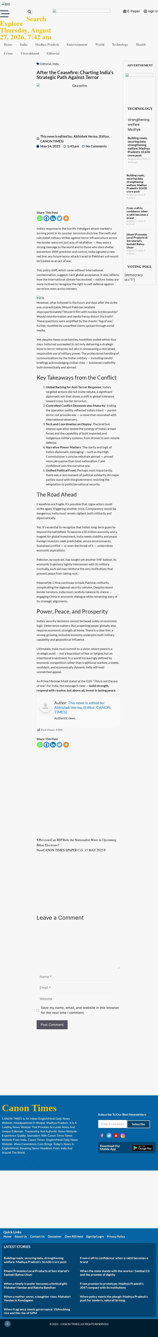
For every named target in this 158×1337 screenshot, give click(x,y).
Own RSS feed (74, 1236)
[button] (29, 12)
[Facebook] (46, 218)
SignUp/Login (95, 1236)
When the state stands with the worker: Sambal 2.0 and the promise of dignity (115, 1272)
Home (8, 44)
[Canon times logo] (139, 76)
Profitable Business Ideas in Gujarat (24, 1160)
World (99, 44)
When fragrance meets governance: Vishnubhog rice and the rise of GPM (37, 1311)
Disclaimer (55, 1236)
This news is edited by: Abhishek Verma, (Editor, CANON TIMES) (82, 707)
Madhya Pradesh (47, 44)
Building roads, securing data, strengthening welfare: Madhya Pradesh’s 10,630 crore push (139, 146)
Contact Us (37, 1236)
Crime (8, 53)
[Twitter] (59, 218)
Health (141, 44)
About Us (20, 1236)
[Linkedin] (53, 218)
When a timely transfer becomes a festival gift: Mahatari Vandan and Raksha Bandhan (35, 1285)
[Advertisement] (78, 179)
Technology (120, 44)
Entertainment (77, 44)
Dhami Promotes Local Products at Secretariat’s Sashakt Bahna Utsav (137, 241)
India (24, 44)
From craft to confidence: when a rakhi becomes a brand (137, 212)
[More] (66, 218)
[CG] (40, 298)
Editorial (53, 53)
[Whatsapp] (40, 218)
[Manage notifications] (7, 1324)
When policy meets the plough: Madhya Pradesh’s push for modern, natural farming (114, 1298)
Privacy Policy (116, 1236)
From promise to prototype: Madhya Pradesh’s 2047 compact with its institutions (112, 1285)
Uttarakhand (30, 53)
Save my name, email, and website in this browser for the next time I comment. (80, 1010)
